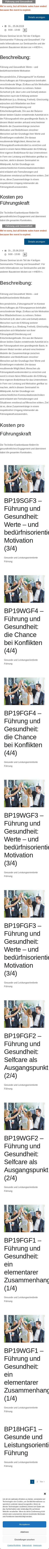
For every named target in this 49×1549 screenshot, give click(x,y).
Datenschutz (27, 1545)
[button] (45, 1493)
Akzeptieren (24, 1524)
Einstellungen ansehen (25, 1539)
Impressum (37, 1545)
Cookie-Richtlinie (14, 1545)
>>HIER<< (37, 47)
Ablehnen (24, 1532)
